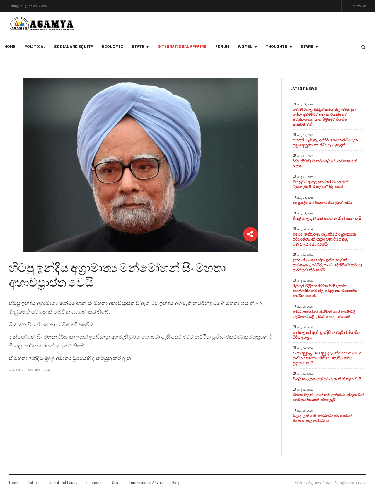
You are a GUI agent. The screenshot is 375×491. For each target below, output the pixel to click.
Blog (176, 482)
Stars (307, 46)
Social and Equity (73, 46)
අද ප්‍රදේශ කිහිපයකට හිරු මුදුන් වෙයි (322, 202)
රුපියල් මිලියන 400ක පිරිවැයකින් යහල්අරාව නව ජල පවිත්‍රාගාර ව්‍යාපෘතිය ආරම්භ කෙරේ (325, 291)
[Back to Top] (360, 466)
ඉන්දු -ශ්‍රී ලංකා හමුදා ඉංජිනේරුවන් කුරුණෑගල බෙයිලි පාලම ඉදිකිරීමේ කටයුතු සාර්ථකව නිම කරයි (327, 265)
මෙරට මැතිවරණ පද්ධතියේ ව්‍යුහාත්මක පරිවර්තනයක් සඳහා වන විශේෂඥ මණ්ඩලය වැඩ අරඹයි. (324, 239)
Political (34, 46)
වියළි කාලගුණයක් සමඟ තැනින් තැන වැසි (327, 218)
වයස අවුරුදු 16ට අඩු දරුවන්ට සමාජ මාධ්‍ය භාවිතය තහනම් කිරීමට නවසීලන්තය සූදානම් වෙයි (327, 358)
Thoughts (276, 46)
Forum (222, 46)
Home (10, 46)
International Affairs (182, 46)
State (138, 46)
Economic (112, 46)
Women (245, 46)
